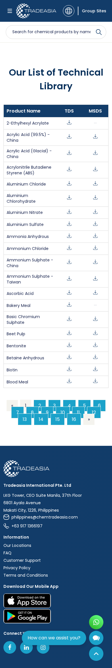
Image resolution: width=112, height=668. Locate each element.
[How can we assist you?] (96, 638)
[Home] (56, 468)
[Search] (99, 32)
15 (57, 419)
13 (25, 419)
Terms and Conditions (25, 575)
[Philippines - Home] (36, 10)
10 (63, 412)
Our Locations (17, 545)
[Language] (68, 11)
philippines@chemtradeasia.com (44, 517)
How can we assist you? (54, 637)
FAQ (7, 553)
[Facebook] (9, 647)
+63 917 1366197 (27, 526)
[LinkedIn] (26, 647)
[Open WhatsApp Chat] (96, 622)
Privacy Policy (16, 568)
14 (41, 419)
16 (74, 419)
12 (94, 412)
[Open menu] (10, 11)
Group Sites (94, 11)
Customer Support (22, 560)
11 (78, 412)
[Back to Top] (96, 654)
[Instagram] (43, 647)
